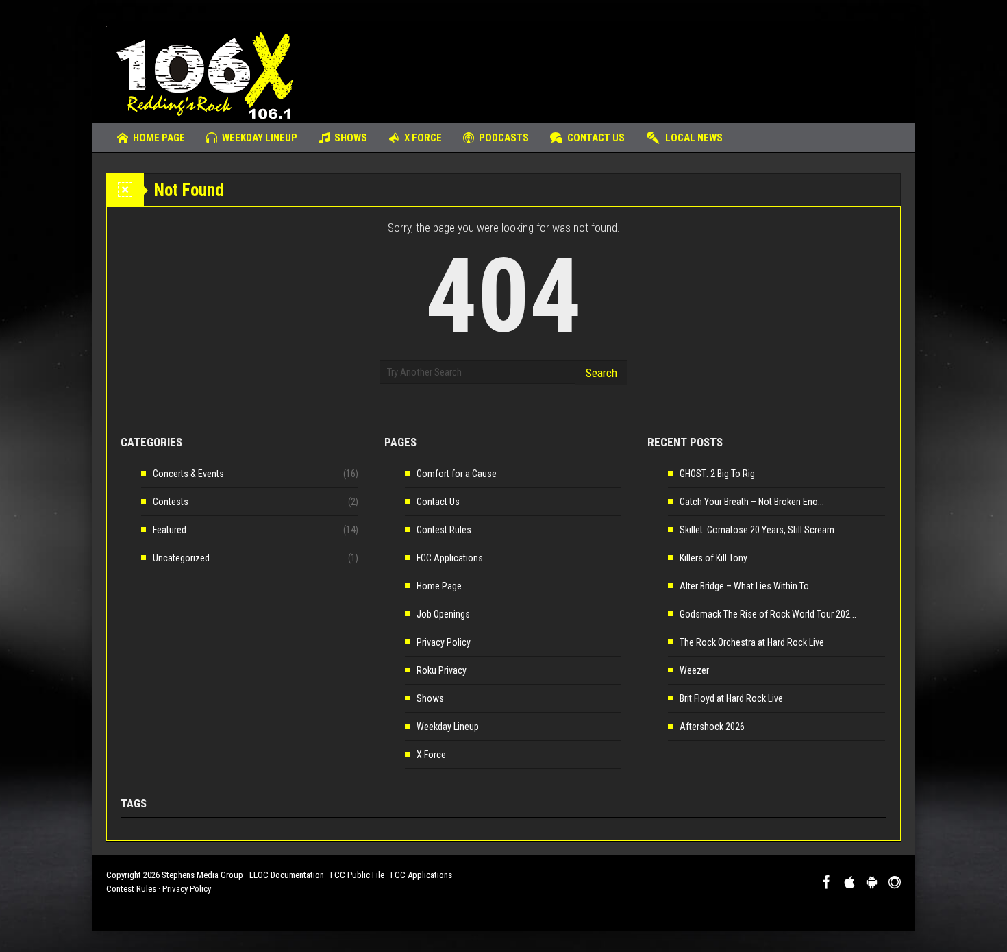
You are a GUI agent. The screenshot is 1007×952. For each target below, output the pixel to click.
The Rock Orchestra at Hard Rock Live (752, 642)
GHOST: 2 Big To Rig (717, 473)
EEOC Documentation (286, 875)
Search (601, 373)
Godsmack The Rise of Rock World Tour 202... (768, 614)
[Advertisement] (651, 65)
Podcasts (504, 138)
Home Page (159, 138)
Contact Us (596, 138)
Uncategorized (181, 557)
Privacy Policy (444, 642)
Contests (170, 501)
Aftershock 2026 (712, 726)
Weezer (694, 670)
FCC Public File (357, 875)
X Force (423, 138)
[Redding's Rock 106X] (203, 71)
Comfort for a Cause (457, 473)
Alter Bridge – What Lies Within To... (747, 586)
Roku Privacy (442, 670)
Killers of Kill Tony (713, 557)
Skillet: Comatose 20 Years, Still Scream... (760, 529)
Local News (694, 138)
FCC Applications (450, 557)
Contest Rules (444, 529)
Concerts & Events (188, 473)
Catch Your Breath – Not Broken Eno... (752, 501)
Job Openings (443, 614)
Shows (350, 138)
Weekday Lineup (259, 138)
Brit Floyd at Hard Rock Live (731, 698)
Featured (169, 529)
